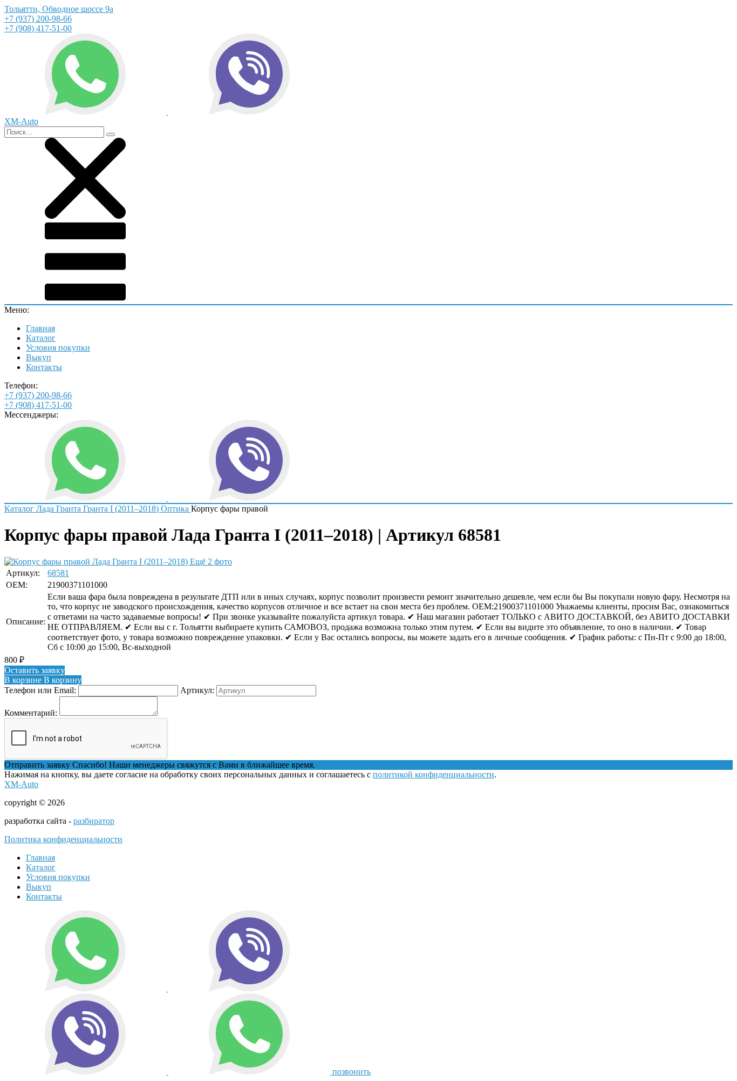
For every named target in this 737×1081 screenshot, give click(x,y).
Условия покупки (58, 347)
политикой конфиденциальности (433, 774)
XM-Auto (21, 784)
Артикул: (197, 690)
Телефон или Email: (40, 690)
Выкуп (38, 357)
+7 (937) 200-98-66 (38, 18)
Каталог (41, 338)
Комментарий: (30, 712)
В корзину (42, 679)
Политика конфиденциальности (63, 839)
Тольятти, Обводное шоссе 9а (58, 9)
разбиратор (93, 820)
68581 (58, 573)
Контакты (44, 367)
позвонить (351, 1071)
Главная (40, 328)
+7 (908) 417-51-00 (38, 28)
